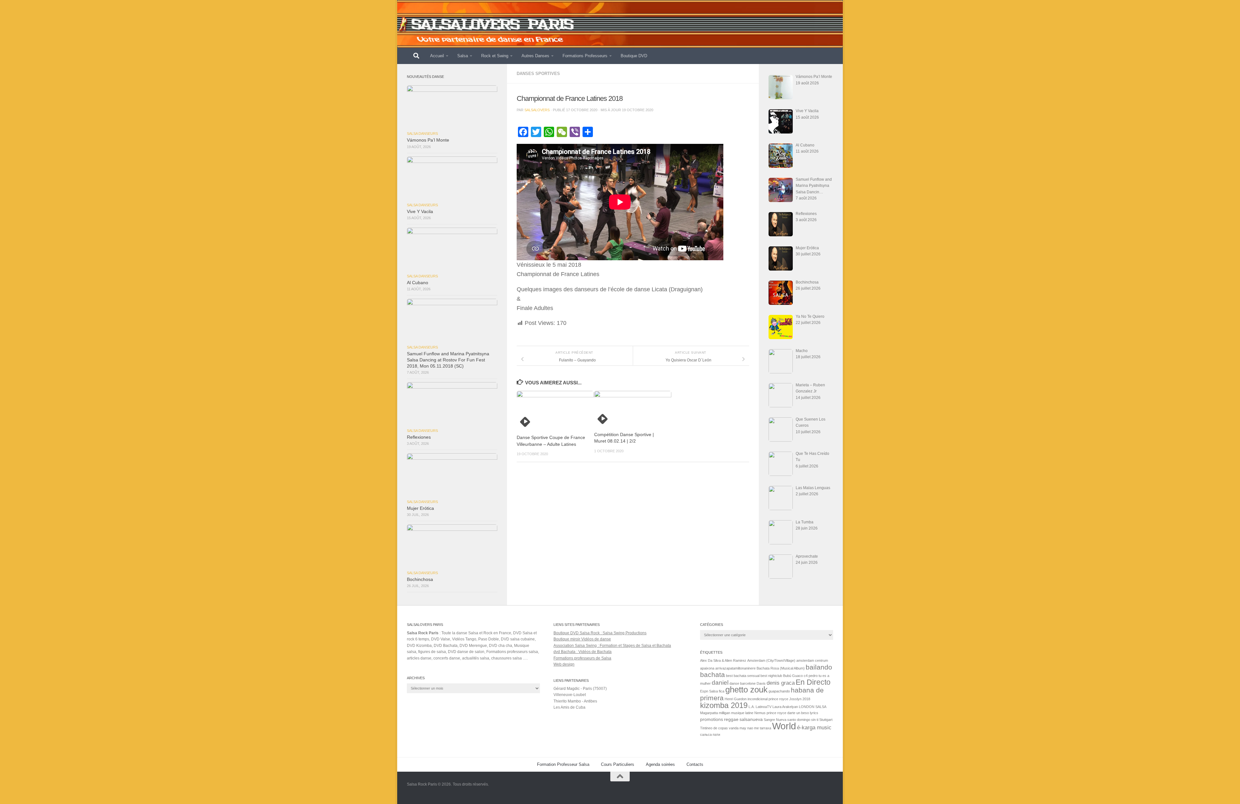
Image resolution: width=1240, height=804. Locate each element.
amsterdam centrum (812, 660)
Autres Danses (535, 55)
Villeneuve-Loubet (569, 694)
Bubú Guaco (793, 676)
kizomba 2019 (724, 705)
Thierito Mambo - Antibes (575, 701)
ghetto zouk (746, 689)
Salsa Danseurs (422, 133)
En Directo (813, 682)
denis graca (781, 683)
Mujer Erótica (420, 508)
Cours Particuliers (617, 764)
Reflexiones (419, 437)
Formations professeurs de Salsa (582, 658)
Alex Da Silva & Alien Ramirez (723, 660)
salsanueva (751, 719)
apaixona (707, 668)
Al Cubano (417, 282)
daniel (720, 682)
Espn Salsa (709, 691)
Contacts (695, 764)
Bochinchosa (420, 579)
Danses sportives (538, 73)
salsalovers (537, 110)
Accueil (437, 55)
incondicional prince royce (768, 699)
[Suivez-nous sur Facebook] (828, 789)
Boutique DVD (634, 55)
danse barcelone (742, 683)
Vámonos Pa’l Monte (428, 140)
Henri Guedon (736, 699)
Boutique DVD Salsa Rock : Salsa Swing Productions (599, 633)
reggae (731, 719)
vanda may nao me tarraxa (750, 728)
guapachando (779, 691)
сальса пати (710, 734)
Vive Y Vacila (420, 211)
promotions (711, 719)
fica (721, 691)
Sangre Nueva (775, 720)
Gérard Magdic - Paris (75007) (580, 688)
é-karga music (814, 727)
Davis (761, 683)
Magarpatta (709, 713)
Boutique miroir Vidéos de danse (582, 639)
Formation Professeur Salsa (563, 764)
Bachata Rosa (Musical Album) (781, 668)
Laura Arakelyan (785, 707)
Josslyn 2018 (799, 699)
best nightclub (771, 676)
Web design (563, 664)
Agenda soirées (660, 764)
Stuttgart (825, 720)
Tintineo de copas (714, 728)
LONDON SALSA (812, 707)
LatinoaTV (763, 707)
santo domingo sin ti (802, 720)
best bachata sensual (743, 676)
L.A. (752, 707)
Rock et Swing (494, 55)
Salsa (462, 55)
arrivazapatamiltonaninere (735, 668)
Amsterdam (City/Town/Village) (771, 660)
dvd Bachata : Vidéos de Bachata (582, 651)
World (784, 726)
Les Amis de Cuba (569, 707)
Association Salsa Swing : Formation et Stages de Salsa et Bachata (612, 645)
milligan (724, 713)
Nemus (760, 713)
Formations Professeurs (585, 55)
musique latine (742, 713)
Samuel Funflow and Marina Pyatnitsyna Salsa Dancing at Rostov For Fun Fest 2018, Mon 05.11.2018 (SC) (448, 360)
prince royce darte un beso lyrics (792, 713)
